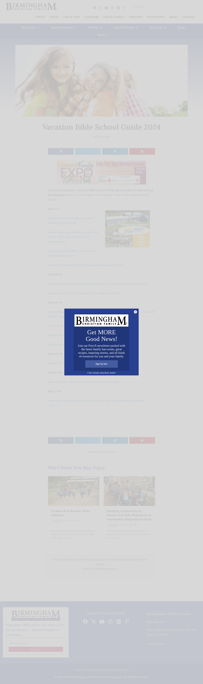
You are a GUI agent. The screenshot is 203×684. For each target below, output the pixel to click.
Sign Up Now (101, 364)
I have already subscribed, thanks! (101, 373)
